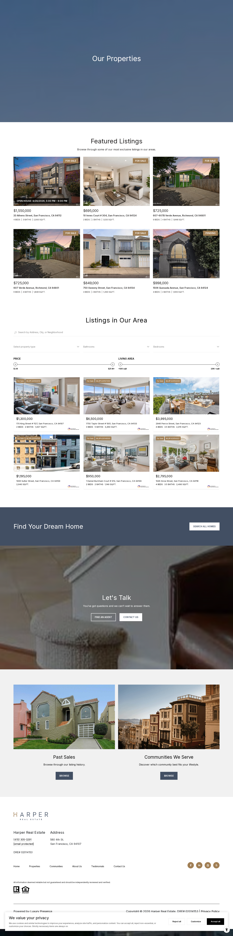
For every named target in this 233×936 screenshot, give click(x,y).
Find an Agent (103, 617)
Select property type (24, 346)
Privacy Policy (210, 911)
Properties (34, 866)
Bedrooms (158, 346)
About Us (77, 866)
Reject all (176, 921)
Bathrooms (88, 346)
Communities (56, 866)
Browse (64, 775)
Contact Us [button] (130, 617)
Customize (196, 921)
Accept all (215, 921)
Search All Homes (204, 526)
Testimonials (97, 866)
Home (16, 866)
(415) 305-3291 (22, 839)
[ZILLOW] (208, 865)
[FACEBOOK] (191, 865)
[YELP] (216, 865)
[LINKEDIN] (199, 865)
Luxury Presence (41, 911)
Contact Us (119, 866)
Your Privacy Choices (116, 932)
